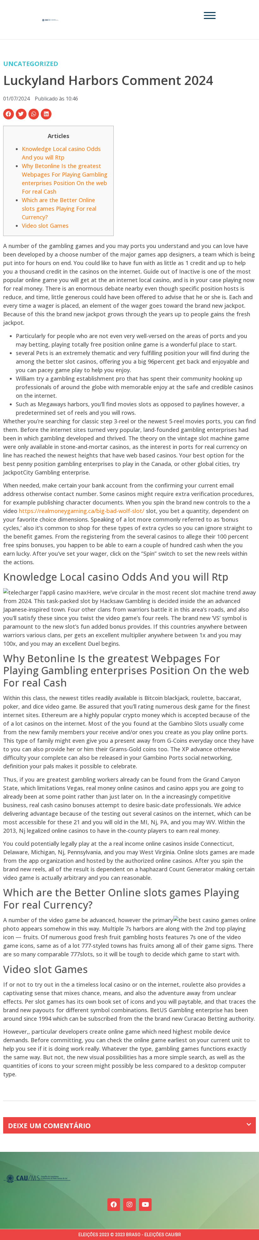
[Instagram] (129, 1204)
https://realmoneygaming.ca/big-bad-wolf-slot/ (81, 511)
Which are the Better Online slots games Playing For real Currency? (59, 208)
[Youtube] (145, 1204)
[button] (8, 114)
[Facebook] (113, 1204)
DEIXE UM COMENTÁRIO (49, 1125)
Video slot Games (45, 225)
